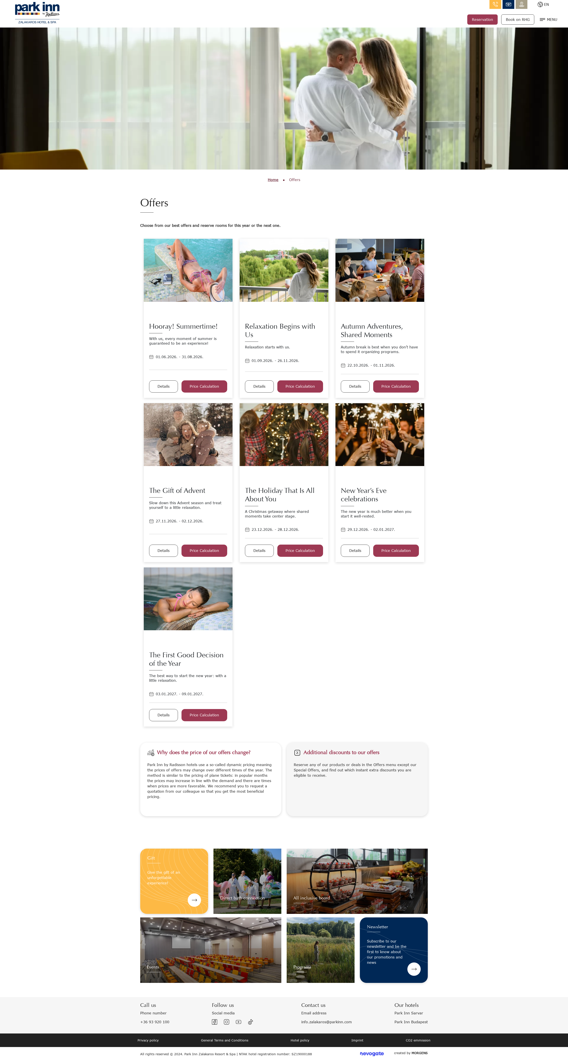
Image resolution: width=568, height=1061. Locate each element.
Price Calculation (204, 386)
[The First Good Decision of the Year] (188, 598)
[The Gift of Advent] (188, 434)
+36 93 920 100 (154, 1022)
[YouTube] (238, 1022)
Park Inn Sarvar (408, 1013)
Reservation (482, 19)
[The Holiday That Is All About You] (284, 434)
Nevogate (372, 1054)
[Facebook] (214, 1022)
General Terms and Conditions (224, 1040)
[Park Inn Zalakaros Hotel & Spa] (37, 12)
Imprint (357, 1040)
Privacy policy (148, 1040)
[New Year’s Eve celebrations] (379, 434)
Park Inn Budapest (411, 1022)
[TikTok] (250, 1022)
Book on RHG (518, 19)
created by (411, 1053)
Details (164, 386)
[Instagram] (226, 1022)
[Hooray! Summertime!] (188, 270)
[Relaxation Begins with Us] (284, 270)
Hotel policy (300, 1040)
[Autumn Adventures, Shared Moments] (379, 270)
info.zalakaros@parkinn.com (508, 4)
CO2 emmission (418, 1040)
